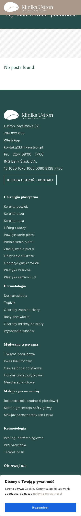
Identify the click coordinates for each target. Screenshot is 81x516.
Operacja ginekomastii (21, 263)
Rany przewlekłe (16, 317)
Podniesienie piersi (18, 242)
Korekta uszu (14, 214)
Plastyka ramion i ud (20, 277)
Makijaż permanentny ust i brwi (28, 415)
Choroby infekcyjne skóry (24, 324)
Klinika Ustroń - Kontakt (30, 180)
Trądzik (9, 303)
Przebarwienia (15, 445)
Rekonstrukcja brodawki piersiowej (31, 401)
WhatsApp (12, 140)
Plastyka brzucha (17, 270)
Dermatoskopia (15, 296)
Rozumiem (40, 507)
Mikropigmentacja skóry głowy (28, 408)
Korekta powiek (16, 206)
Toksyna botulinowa (19, 354)
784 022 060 (14, 133)
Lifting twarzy (15, 228)
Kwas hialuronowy (18, 361)
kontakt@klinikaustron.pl (23, 147)
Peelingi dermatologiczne (23, 438)
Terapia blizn (14, 452)
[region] (40, 495)
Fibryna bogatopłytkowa (23, 375)
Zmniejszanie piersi (19, 249)
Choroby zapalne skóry (22, 310)
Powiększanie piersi (19, 235)
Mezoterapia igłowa (19, 382)
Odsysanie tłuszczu (19, 256)
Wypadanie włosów (19, 331)
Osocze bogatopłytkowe (23, 368)
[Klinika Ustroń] (28, 7)
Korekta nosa (14, 221)
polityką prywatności (47, 493)
